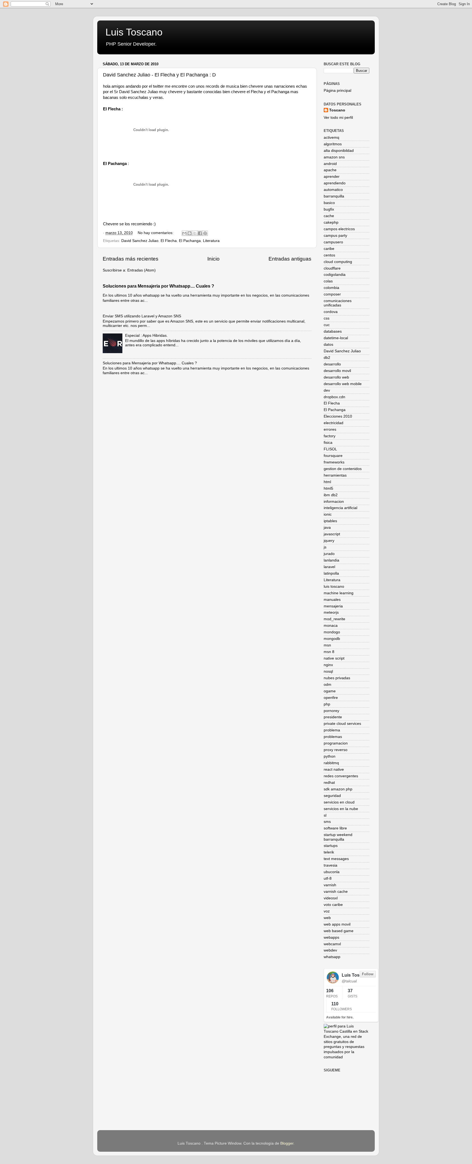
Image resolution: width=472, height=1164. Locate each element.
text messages (336, 859)
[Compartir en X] (194, 233)
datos (328, 344)
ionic (328, 514)
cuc (327, 325)
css (326, 318)
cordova (331, 312)
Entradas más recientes (130, 259)
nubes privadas (337, 678)
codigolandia (335, 275)
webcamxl (332, 944)
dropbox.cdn (334, 397)
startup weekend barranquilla (338, 837)
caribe (329, 249)
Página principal (337, 90)
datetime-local (336, 338)
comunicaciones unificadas (338, 303)
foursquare (333, 456)
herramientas (335, 475)
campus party (335, 236)
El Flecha (169, 241)
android (330, 164)
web (327, 918)
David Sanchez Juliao (139, 241)
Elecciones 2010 (338, 416)
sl (325, 815)
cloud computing (338, 262)
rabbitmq (331, 763)
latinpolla (331, 573)
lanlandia (331, 560)
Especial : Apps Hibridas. (146, 335)
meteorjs (331, 612)
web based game (338, 931)
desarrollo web (336, 377)
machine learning (338, 593)
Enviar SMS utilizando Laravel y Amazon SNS (142, 316)
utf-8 (328, 878)
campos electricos (339, 229)
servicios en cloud (339, 802)
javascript (332, 534)
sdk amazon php (338, 789)
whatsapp (332, 957)
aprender (332, 177)
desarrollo (332, 364)
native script (334, 658)
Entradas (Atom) (141, 270)
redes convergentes (341, 776)
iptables (330, 521)
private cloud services (342, 724)
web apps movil (337, 924)
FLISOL (330, 449)
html (327, 482)
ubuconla (332, 872)
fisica (328, 443)
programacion (336, 743)
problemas (333, 737)
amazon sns (334, 157)
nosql (328, 671)
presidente (333, 717)
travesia (330, 865)
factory (329, 436)
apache (330, 170)
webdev (330, 950)
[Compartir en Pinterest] (205, 233)
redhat (329, 783)
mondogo (332, 632)
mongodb (332, 639)
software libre (335, 828)
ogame (330, 691)
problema (332, 730)
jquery (329, 541)
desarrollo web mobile (343, 384)
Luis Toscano (134, 32)
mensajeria (333, 606)
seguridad (332, 796)
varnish (330, 885)
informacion (334, 502)
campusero (333, 242)
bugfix (329, 209)
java (327, 527)
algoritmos (333, 144)
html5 (328, 488)
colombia (331, 288)
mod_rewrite (334, 619)
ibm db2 (331, 495)
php (327, 704)
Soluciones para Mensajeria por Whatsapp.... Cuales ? (158, 286)
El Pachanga (190, 241)
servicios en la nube (341, 809)
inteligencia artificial (340, 508)
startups (331, 846)
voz (327, 911)
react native (334, 769)
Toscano (337, 110)
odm (327, 685)
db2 (327, 358)
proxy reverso (335, 750)
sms (327, 822)
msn (327, 645)
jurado (329, 554)
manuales (332, 600)
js (325, 547)
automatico (333, 190)
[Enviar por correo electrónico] (184, 233)
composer (332, 294)
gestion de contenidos (343, 469)
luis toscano (334, 586)
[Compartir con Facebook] (200, 233)
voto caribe (333, 905)
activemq (331, 137)
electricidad (333, 423)
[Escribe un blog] (189, 233)
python (329, 756)
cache (329, 216)
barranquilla (334, 196)
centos (329, 255)
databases (333, 331)
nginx (328, 665)
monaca (331, 626)
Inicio (213, 259)
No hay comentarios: (156, 233)
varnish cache (336, 892)
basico (329, 203)
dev (327, 390)
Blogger (286, 1143)
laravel (329, 567)
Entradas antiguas (290, 259)
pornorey (331, 711)
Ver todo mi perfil (338, 118)
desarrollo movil (337, 371)
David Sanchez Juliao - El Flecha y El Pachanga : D (159, 75)
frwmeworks (334, 462)
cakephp (331, 222)
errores (330, 429)
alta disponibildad (339, 151)
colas (328, 281)
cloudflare (332, 268)
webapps (331, 937)
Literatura (211, 241)
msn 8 (329, 652)
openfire (331, 698)
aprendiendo (335, 183)
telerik (329, 852)
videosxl (331, 898)
